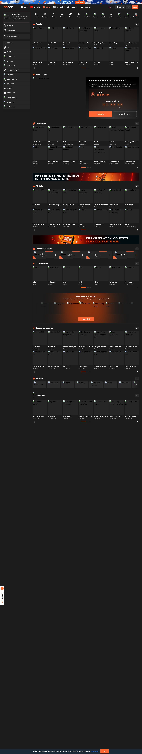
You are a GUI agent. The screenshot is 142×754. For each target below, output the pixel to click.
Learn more (94, 751)
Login (128, 7)
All (137, 24)
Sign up (135, 7)
